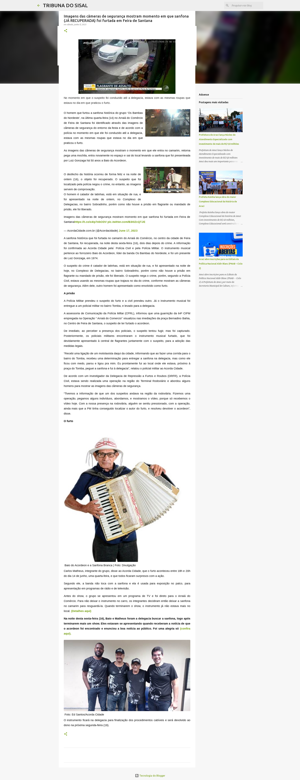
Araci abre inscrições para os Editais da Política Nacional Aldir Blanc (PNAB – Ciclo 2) (220, 264)
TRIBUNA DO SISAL (65, 5)
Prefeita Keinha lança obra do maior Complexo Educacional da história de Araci (218, 201)
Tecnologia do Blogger (152, 775)
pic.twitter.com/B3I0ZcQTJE (126, 221)
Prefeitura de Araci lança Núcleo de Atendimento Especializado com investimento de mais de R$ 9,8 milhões (219, 139)
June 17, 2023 (128, 230)
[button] (66, 31)
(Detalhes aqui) (81, 611)
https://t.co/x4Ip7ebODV (90, 221)
